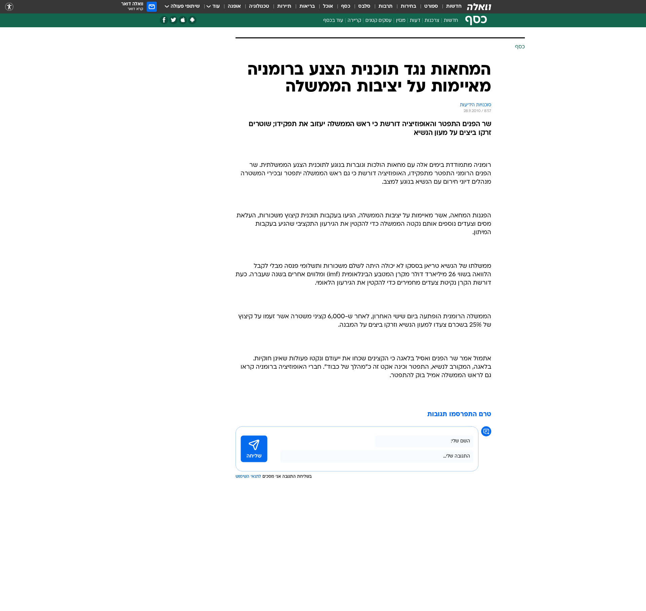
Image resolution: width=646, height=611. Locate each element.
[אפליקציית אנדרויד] (192, 20)
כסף (345, 6)
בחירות (408, 6)
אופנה (234, 6)
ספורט (431, 6)
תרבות (386, 6)
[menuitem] (450, 6)
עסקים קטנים (378, 21)
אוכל (328, 6)
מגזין (400, 21)
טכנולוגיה (259, 6)
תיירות (284, 6)
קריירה (354, 21)
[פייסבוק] (164, 20)
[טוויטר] (173, 20)
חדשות (454, 6)
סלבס (364, 6)
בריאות (307, 6)
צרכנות (432, 21)
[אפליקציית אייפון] (183, 20)
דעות (415, 21)
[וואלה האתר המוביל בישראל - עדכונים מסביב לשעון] (479, 6)
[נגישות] (9, 7)
